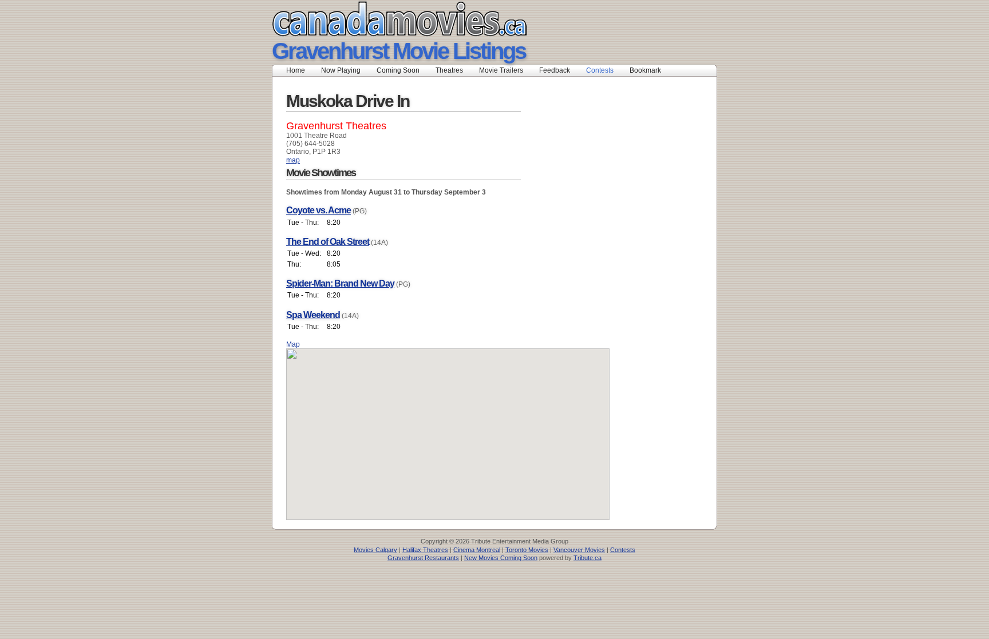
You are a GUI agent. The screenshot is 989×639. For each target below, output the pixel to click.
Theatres (449, 70)
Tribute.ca (587, 557)
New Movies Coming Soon (500, 557)
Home (295, 70)
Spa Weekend (313, 315)
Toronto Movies (526, 549)
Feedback (554, 70)
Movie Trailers (501, 70)
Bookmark (649, 70)
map (293, 160)
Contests (600, 70)
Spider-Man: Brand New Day (340, 283)
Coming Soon (398, 70)
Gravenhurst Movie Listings (398, 50)
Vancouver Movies (579, 549)
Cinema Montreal (476, 549)
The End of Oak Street (327, 242)
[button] (448, 427)
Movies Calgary (375, 549)
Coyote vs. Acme (318, 210)
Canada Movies (383, 18)
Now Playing (341, 70)
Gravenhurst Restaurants (423, 557)
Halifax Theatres (425, 549)
